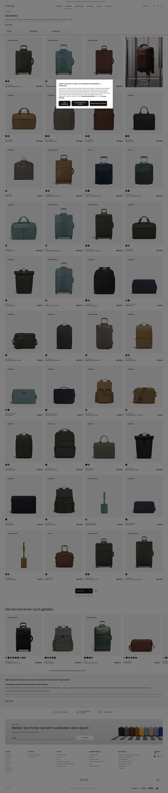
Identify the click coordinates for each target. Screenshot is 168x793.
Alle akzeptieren (64, 103)
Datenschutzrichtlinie (88, 96)
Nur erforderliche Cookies (80, 103)
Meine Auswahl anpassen (98, 103)
